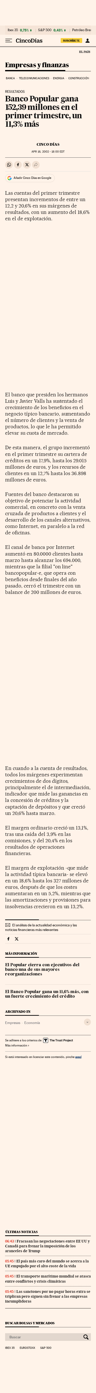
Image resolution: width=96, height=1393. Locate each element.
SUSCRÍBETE (71, 40)
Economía (32, 1023)
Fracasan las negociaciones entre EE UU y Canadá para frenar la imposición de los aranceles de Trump (47, 1246)
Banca (10, 78)
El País (84, 51)
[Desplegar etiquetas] (87, 1022)
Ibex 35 (13, 30)
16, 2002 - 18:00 (48, 151)
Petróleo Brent (82, 30)
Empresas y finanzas (37, 65)
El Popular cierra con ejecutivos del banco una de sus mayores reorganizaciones (42, 969)
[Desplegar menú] (8, 40)
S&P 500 (44, 30)
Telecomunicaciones (34, 78)
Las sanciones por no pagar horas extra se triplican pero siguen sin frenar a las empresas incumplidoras (47, 1296)
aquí (78, 1057)
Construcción (78, 78)
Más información (16, 1045)
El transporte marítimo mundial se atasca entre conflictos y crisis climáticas (48, 1278)
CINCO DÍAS (48, 144)
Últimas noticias (21, 1232)
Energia (58, 78)
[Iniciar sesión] (87, 40)
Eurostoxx (27, 1348)
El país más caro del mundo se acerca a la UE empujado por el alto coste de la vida (47, 1263)
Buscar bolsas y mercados (30, 1323)
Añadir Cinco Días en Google (32, 178)
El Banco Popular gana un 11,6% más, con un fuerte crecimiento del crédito (47, 994)
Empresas (12, 1023)
